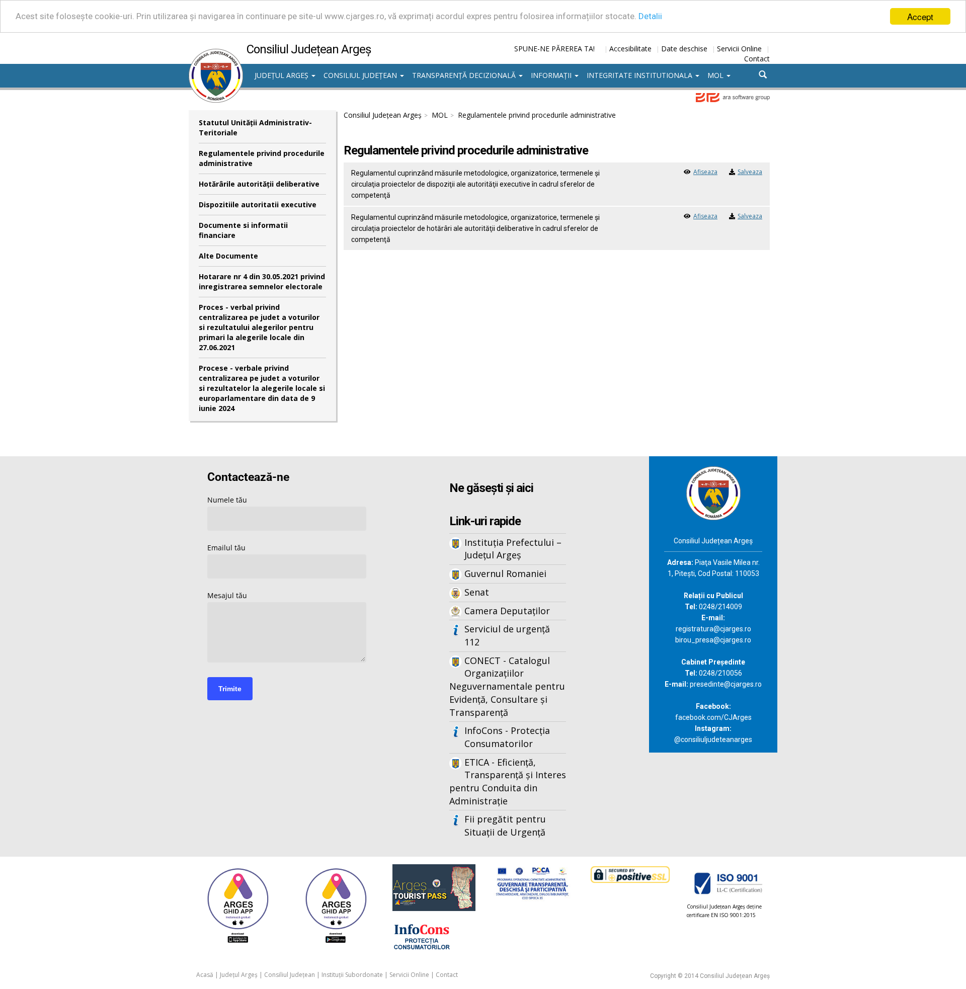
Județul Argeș (282, 75)
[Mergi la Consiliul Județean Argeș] (713, 492)
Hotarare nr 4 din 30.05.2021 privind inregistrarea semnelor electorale (262, 281)
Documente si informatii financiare (243, 230)
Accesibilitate (630, 48)
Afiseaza (705, 172)
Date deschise (684, 48)
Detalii (650, 17)
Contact (757, 58)
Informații (552, 75)
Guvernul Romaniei (505, 573)
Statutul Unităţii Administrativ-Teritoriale (255, 127)
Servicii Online (739, 48)
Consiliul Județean (361, 75)
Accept (920, 16)
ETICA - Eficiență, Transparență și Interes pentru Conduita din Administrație (507, 781)
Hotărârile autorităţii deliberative (259, 184)
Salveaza (750, 172)
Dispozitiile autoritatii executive (257, 204)
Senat (476, 592)
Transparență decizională (465, 75)
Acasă (204, 974)
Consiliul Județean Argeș (383, 115)
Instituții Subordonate (352, 974)
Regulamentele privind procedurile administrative (262, 158)
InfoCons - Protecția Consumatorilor (507, 737)
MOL (716, 75)
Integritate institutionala (640, 75)
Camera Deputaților (507, 611)
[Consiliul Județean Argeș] (216, 53)
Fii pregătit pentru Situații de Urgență (505, 825)
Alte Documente (228, 256)
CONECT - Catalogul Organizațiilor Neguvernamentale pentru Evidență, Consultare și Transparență (507, 686)
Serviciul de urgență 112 (507, 635)
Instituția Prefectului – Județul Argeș (512, 548)
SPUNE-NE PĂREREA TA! (554, 48)
